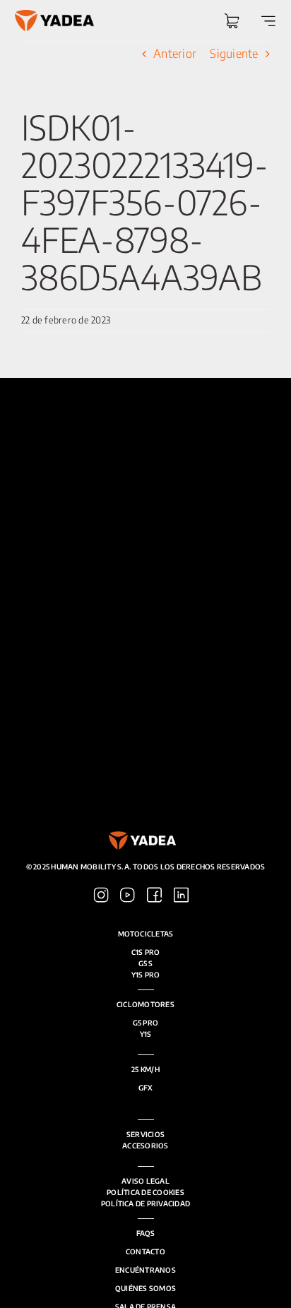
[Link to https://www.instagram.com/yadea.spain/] (101, 895)
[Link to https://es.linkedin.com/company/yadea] (181, 895)
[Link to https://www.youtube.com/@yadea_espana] (127, 895)
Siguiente (234, 53)
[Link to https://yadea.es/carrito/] (232, 21)
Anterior (174, 53)
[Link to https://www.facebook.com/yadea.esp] (154, 895)
